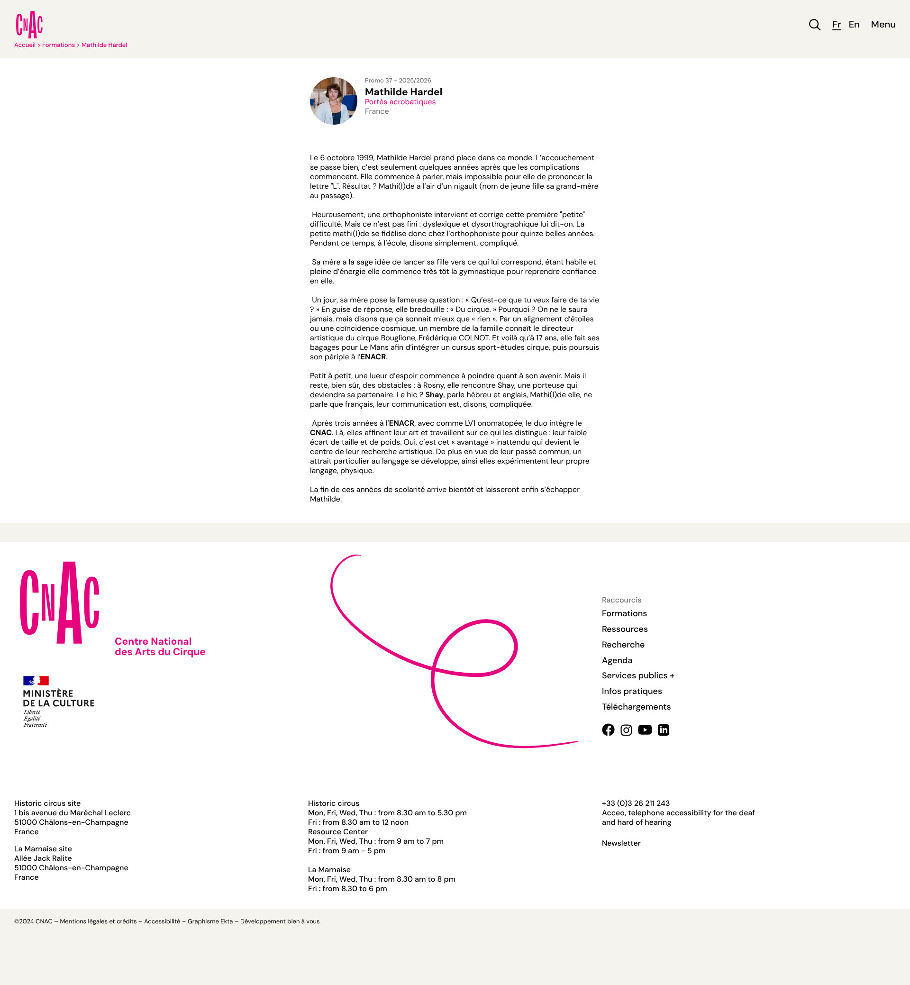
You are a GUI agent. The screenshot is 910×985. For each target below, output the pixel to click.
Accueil (25, 45)
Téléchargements (636, 706)
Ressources (625, 629)
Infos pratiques (632, 691)
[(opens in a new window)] (608, 729)
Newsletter (621, 843)
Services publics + (638, 675)
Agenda (617, 660)
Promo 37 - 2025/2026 (398, 81)
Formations (58, 45)
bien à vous (303, 922)
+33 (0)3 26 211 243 (636, 803)
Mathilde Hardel (104, 45)
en (854, 25)
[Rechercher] (815, 25)
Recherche (623, 644)
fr (836, 25)
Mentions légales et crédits (98, 922)
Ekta (226, 922)
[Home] (29, 24)
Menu (883, 25)
